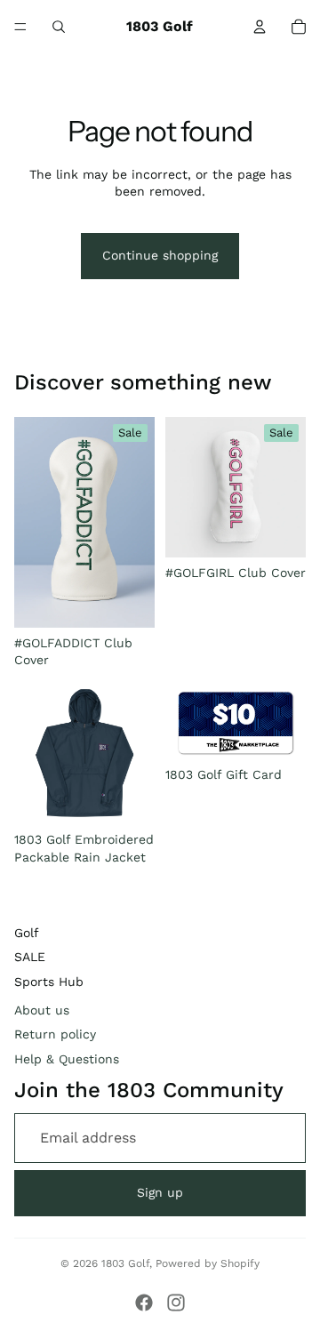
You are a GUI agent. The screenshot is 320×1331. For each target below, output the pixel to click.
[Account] (259, 26)
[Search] (58, 26)
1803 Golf (125, 1263)
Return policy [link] (55, 1034)
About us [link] (41, 1010)
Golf (26, 933)
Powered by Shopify (208, 1263)
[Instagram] (176, 1302)
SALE (29, 957)
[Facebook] (144, 1302)
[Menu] (20, 26)
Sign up (160, 1192)
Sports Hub (49, 981)
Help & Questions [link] (66, 1059)
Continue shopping (160, 255)
